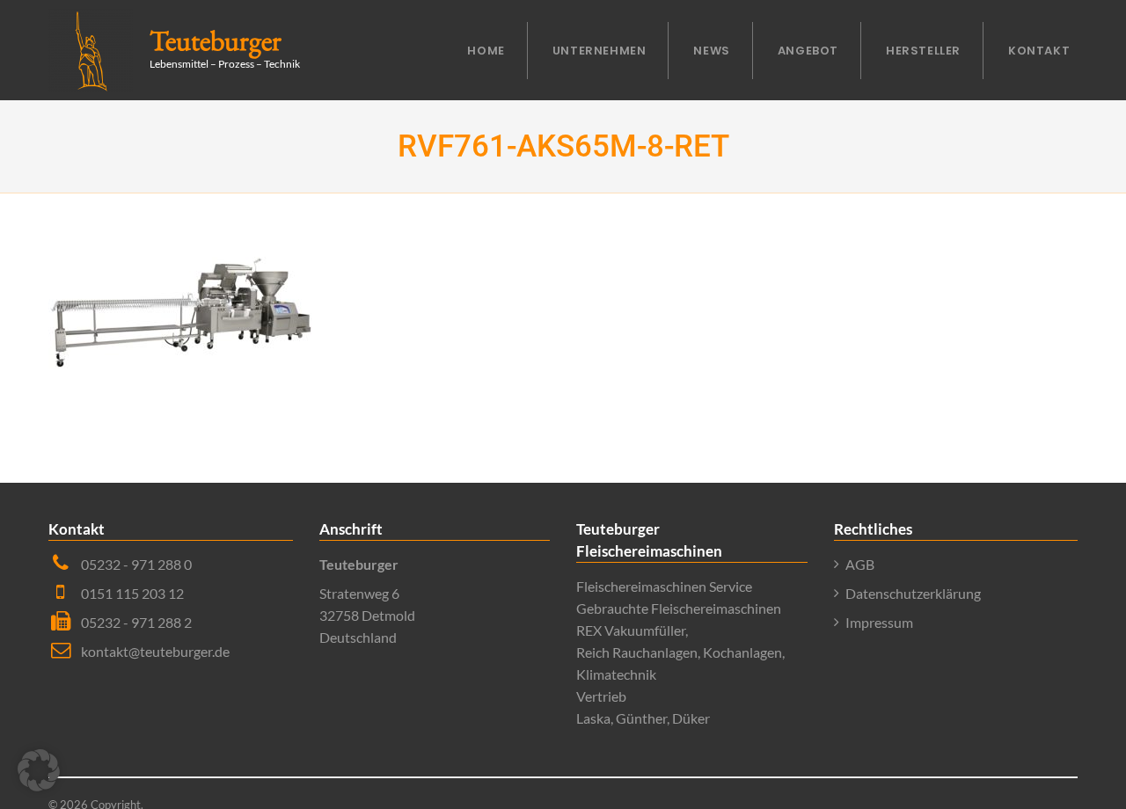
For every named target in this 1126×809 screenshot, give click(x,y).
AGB (859, 564)
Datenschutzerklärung (913, 593)
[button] (38, 770)
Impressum (879, 622)
